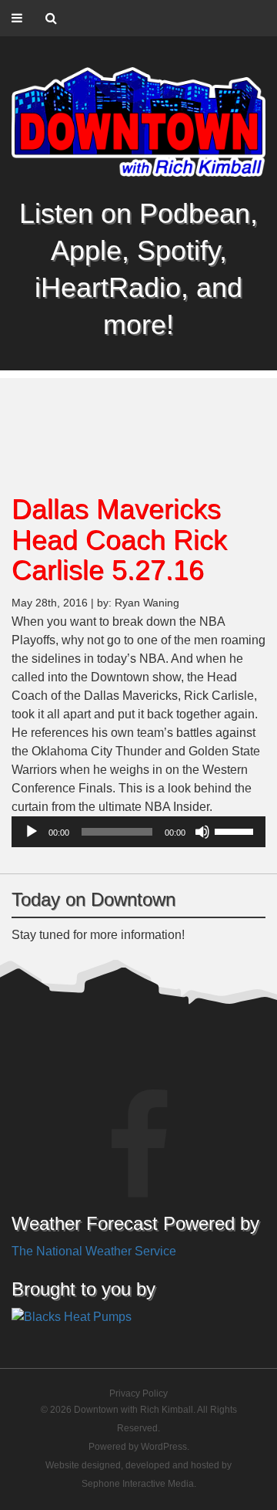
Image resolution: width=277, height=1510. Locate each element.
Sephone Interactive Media (138, 1483)
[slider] (236, 830)
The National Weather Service (94, 1251)
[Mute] (202, 831)
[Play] (31, 831)
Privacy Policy (138, 1393)
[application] (138, 831)
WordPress (164, 1446)
